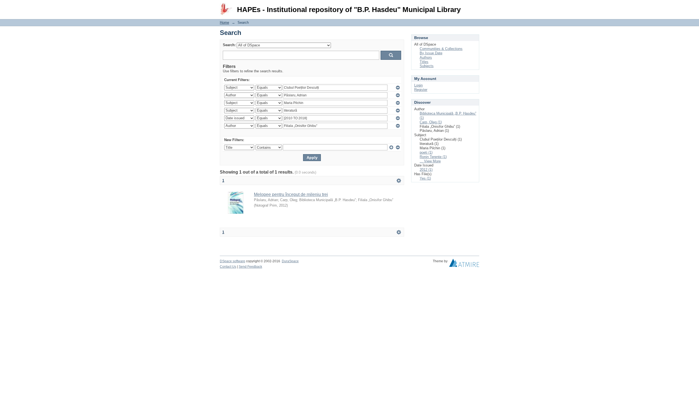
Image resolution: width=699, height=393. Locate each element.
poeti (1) (426, 152)
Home (224, 22)
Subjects (427, 66)
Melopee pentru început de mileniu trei (291, 194)
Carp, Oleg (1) (431, 122)
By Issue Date (431, 53)
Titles (424, 62)
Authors (426, 57)
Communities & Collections (441, 49)
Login (475, 7)
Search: (229, 45)
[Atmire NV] (464, 264)
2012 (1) (426, 170)
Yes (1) (425, 178)
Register (420, 90)
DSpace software (232, 261)
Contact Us (228, 267)
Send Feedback (250, 267)
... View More (430, 161)
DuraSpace (290, 261)
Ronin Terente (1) (433, 157)
